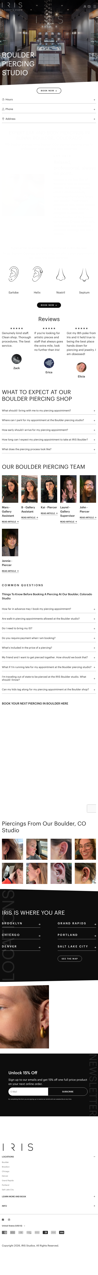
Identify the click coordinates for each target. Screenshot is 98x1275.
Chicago (5, 1171)
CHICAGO (11, 935)
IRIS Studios (28, 1245)
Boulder (5, 1162)
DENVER (9, 946)
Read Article (9, 521)
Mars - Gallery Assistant (8, 511)
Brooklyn (6, 1167)
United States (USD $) (12, 1226)
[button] (89, 6)
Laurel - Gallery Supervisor (67, 511)
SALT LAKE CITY (73, 946)
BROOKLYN (12, 923)
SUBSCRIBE (67, 1091)
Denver (5, 1176)
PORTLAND (68, 935)
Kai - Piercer (49, 507)
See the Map (70, 958)
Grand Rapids (8, 1180)
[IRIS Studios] (12, 6)
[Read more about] (13, 274)
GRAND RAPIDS (72, 923)
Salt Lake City (8, 1190)
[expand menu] (94, 6)
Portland (5, 1185)
